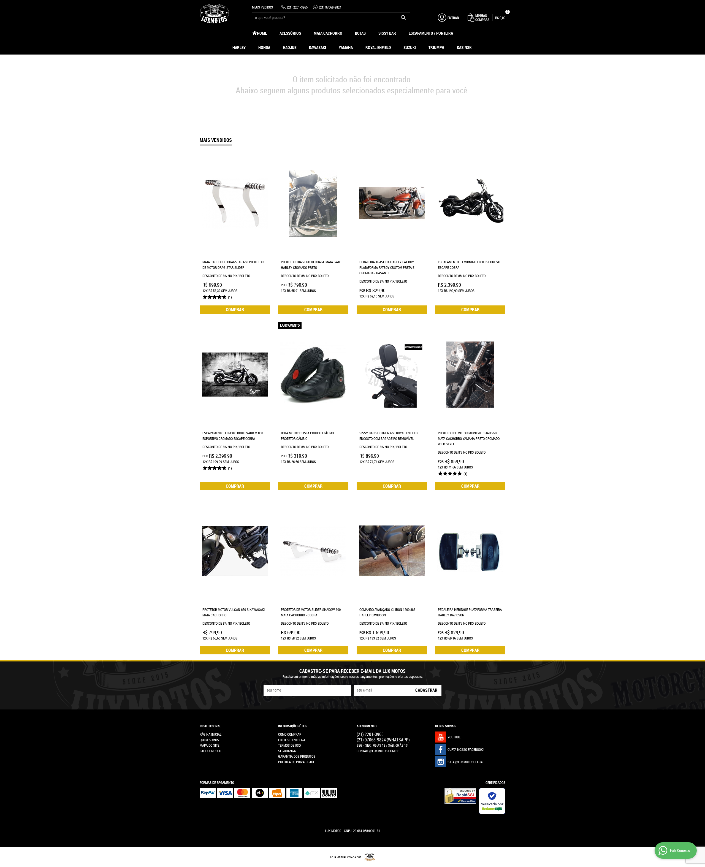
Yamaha (346, 47)
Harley (239, 47)
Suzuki (409, 47)
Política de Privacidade (296, 761)
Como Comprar (289, 734)
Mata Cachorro (328, 33)
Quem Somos (209, 739)
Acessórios (290, 33)
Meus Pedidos (262, 7)
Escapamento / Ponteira (431, 33)
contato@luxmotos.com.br (378, 750)
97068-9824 (330, 7)
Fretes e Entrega (291, 739)
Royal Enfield (378, 47)
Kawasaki (317, 47)
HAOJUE (289, 47)
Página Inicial (210, 734)
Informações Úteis (292, 726)
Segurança (287, 750)
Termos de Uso (289, 745)
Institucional (210, 726)
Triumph (436, 47)
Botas (360, 33)
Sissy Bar (387, 33)
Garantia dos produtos (296, 756)
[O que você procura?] (403, 17)
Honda (264, 47)
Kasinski (465, 47)
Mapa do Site (209, 745)
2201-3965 (297, 7)
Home (262, 33)
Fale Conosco (210, 750)
